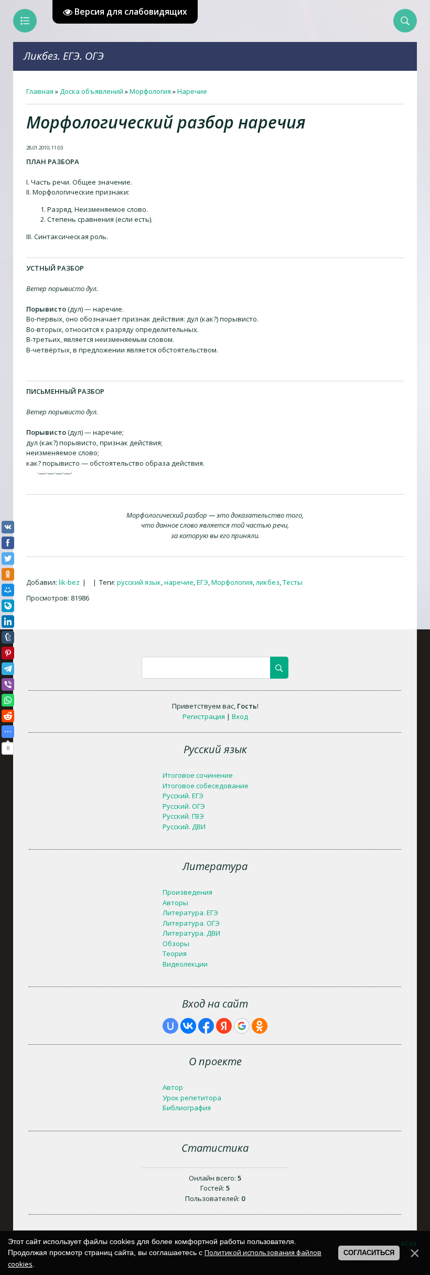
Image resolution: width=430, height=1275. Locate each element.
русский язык (139, 582)
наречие (179, 582)
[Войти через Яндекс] (224, 1026)
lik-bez (69, 582)
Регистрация (203, 716)
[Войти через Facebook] (206, 1026)
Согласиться (368, 1253)
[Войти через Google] (242, 1026)
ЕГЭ (202, 582)
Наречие (192, 91)
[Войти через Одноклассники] (259, 1026)
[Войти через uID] (170, 1026)
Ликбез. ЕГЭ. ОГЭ (64, 56)
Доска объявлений (91, 91)
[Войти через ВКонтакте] (188, 1026)
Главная (39, 91)
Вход (240, 716)
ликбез (268, 582)
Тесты (293, 582)
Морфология (150, 91)
